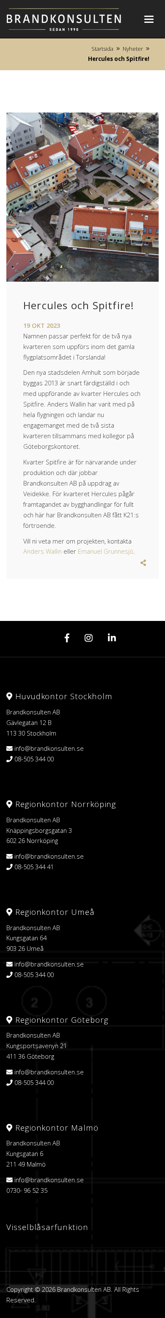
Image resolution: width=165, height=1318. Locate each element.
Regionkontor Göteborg (60, 1019)
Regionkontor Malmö (56, 1127)
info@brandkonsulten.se (49, 748)
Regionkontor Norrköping (64, 804)
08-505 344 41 (34, 866)
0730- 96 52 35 (26, 1190)
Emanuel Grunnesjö (105, 551)
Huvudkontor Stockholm (62, 696)
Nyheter (133, 48)
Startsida (102, 48)
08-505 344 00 (34, 759)
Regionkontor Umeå (54, 911)
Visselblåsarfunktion (47, 1227)
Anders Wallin (42, 551)
